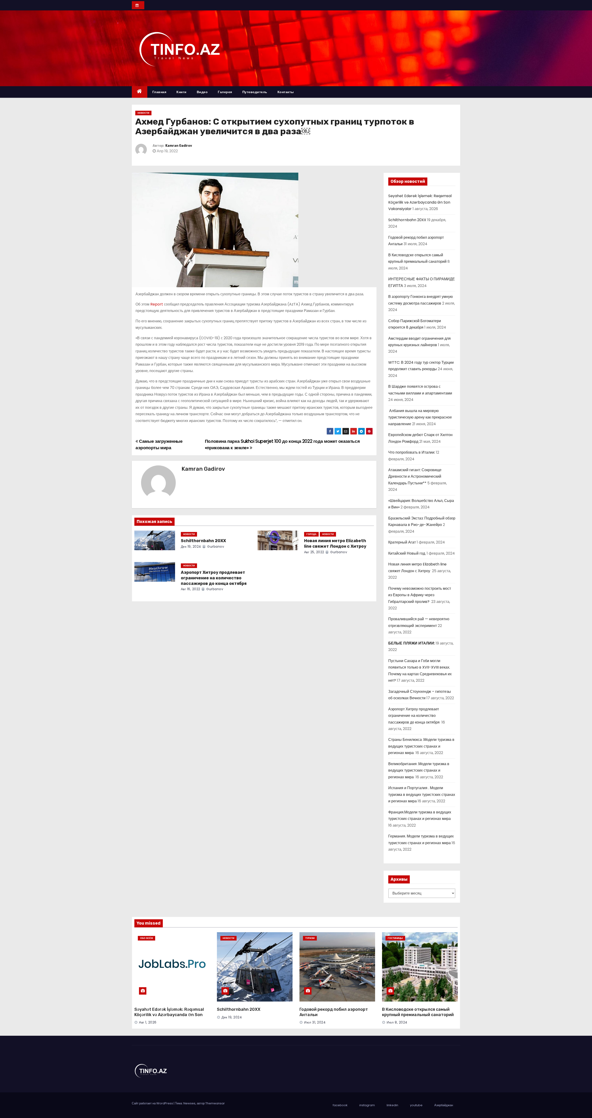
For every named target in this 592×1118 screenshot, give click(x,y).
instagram (367, 1105)
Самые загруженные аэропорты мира (159, 444)
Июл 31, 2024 (315, 1022)
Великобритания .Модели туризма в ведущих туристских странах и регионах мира (418, 770)
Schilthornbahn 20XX (203, 540)
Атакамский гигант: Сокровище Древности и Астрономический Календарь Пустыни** (414, 476)
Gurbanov (215, 546)
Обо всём (146, 938)
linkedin (392, 1105)
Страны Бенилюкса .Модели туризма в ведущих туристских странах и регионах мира (421, 746)
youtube (416, 1105)
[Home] (139, 92)
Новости (143, 113)
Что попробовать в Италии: (411, 452)
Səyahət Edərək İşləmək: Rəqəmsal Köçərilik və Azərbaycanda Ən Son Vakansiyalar (420, 202)
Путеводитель (254, 92)
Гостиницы (395, 938)
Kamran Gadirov (178, 146)
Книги (181, 92)
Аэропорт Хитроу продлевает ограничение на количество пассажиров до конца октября (214, 578)
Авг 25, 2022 (314, 552)
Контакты (286, 92)
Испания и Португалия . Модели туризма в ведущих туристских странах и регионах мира (421, 794)
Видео (202, 92)
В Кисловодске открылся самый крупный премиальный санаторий (418, 1012)
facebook (340, 1105)
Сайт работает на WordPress (153, 1103)
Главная (159, 92)
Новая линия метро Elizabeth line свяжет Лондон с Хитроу (335, 543)
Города (311, 534)
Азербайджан (443, 1105)
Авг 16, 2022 (190, 589)
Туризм (309, 938)
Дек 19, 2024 (191, 546)
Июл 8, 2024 (397, 1022)
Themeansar (215, 1103)
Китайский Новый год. (407, 553)
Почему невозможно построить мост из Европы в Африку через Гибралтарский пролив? (419, 595)
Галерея (225, 92)
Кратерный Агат (402, 542)
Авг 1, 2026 (148, 1022)
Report (156, 304)
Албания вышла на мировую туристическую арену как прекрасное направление (420, 417)
